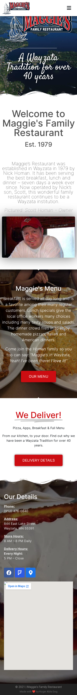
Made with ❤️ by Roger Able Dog (38, 691)
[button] (38, 376)
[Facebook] (9, 572)
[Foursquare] (20, 572)
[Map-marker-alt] (31, 572)
